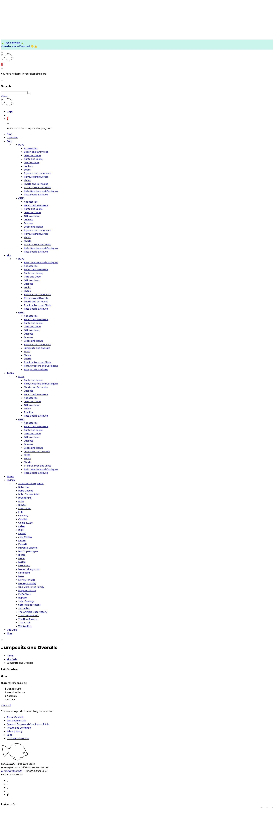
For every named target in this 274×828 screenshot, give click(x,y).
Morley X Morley (27, 583)
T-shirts (28, 412)
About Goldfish (15, 717)
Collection (12, 137)
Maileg (22, 562)
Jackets (28, 166)
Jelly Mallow (25, 537)
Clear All (6, 705)
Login (10, 111)
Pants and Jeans (33, 159)
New (9, 134)
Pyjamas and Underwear (37, 173)
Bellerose (23, 487)
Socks (27, 169)
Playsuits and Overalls (36, 176)
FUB (20, 512)
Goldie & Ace (25, 522)
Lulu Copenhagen (28, 551)
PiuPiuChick (24, 594)
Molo (21, 576)
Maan (21, 558)
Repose (22, 597)
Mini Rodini (24, 572)
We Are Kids (25, 626)
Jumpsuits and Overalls (37, 348)
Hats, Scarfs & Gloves (36, 194)
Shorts (27, 241)
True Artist (24, 622)
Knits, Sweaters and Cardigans (41, 191)
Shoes (27, 180)
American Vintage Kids (31, 483)
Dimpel (22, 505)
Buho (21, 501)
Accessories (31, 148)
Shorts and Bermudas (36, 184)
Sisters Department (29, 604)
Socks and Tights (33, 226)
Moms (10, 476)
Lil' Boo (22, 555)
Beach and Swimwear (36, 152)
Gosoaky (23, 515)
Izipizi (21, 530)
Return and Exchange (19, 727)
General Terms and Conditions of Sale (28, 724)
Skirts (27, 351)
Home (10, 655)
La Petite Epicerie (28, 547)
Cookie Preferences (18, 738)
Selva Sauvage (26, 601)
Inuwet (22, 533)
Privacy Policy (14, 731)
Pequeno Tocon (27, 590)
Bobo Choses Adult (28, 494)
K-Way (22, 540)
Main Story (24, 565)
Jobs (9, 735)
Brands (11, 480)
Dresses (28, 223)
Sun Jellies (24, 608)
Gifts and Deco (32, 155)
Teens (10, 373)
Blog (9, 633)
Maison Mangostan (28, 569)
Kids (9, 255)
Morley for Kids (26, 579)
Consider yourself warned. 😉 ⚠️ (19, 46)
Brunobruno (25, 497)
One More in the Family (31, 587)
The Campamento (28, 615)
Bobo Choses (25, 490)
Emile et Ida (24, 508)
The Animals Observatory (32, 612)
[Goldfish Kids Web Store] (7, 60)
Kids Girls (12, 659)
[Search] (29, 93)
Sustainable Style (16, 720)
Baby (10, 141)
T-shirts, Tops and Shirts (37, 187)
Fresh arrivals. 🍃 (14, 42)
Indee (21, 526)
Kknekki (22, 544)
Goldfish (22, 519)
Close (4, 96)
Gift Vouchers (31, 162)
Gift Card (12, 629)
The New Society (27, 619)
